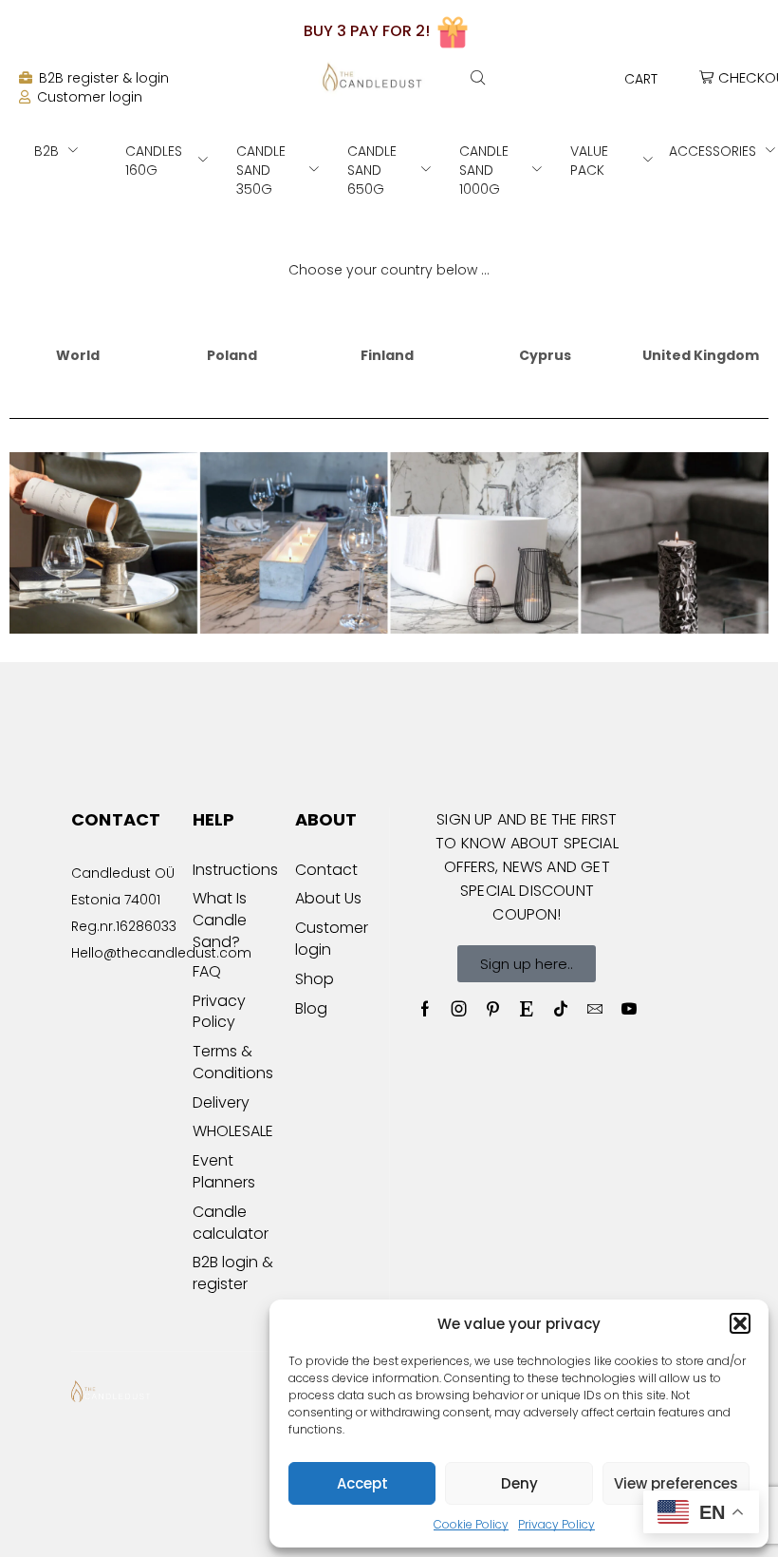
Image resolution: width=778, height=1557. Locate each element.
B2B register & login (104, 77)
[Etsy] (526, 1008)
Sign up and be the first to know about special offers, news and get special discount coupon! (527, 866)
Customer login (89, 96)
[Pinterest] (493, 1008)
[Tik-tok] (560, 1008)
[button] (740, 1323)
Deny (519, 1483)
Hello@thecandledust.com (161, 952)
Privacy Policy (556, 1524)
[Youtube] (629, 1008)
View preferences (676, 1483)
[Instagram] (459, 1008)
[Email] (594, 1008)
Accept (362, 1483)
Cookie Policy (471, 1524)
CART (641, 78)
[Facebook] (425, 1008)
